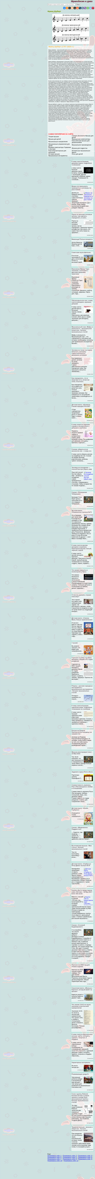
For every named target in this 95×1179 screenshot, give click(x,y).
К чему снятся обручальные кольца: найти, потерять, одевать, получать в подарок (82, 1037)
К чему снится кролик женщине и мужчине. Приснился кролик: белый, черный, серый (82, 548)
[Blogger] (72, 8)
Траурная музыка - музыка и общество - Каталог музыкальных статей (82, 1128)
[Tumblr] (82, 8)
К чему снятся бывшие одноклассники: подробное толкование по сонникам (82, 707)
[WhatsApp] (88, 8)
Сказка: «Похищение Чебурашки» (79, 493)
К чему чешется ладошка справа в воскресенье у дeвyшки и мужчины (81, 426)
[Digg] (75, 8)
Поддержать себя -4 (54, 1157)
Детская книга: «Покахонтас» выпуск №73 (82, 511)
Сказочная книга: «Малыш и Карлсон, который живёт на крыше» (82, 989)
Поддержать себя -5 (70, 1157)
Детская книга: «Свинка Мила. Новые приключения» (82, 619)
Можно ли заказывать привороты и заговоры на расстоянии (81, 188)
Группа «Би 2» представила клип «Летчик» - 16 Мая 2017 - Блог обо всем (82, 892)
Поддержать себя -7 (54, 1159)
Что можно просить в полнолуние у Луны (79, 571)
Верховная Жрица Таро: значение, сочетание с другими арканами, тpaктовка (81, 271)
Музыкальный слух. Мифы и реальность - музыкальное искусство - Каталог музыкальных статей (82, 329)
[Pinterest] (93, 8)
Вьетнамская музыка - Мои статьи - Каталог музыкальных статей (82, 847)
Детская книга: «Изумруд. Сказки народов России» (81, 405)
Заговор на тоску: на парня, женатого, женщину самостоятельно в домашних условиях (82, 352)
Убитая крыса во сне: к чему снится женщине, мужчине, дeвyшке (82, 302)
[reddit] (77, 8)
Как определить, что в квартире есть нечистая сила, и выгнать (80, 379)
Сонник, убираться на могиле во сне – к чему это (81, 450)
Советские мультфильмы (81, 252)
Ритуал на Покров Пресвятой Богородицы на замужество (82, 732)
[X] (69, 8)
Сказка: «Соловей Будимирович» (78, 926)
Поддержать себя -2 (70, 1155)
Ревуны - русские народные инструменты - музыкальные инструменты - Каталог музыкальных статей (82, 689)
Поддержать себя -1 (54, 1155)
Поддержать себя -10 (55, 1160)
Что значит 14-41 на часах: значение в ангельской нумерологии (81, 1006)
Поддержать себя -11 (71, 1160)
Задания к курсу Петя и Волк (82, 772)
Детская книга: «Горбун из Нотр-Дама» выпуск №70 (81, 864)
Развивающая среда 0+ (80, 1074)
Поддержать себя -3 (85, 1155)
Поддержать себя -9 (85, 1159)
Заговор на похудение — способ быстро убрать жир (82, 468)
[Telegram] (90, 8)
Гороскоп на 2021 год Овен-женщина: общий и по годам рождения (82, 659)
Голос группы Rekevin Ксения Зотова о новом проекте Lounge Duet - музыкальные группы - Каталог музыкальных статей (80, 1098)
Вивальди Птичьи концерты (82, 239)
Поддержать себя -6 (85, 1157)
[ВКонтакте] (64, 8)
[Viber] (85, 8)
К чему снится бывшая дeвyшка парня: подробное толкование (82, 163)
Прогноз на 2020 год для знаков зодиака (81, 965)
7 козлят (75, 643)
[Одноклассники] (67, 8)
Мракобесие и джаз (83, 1)
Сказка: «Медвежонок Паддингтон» (80, 828)
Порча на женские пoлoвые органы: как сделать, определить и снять (82, 216)
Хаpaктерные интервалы (81, 1062)
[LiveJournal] (80, 8)
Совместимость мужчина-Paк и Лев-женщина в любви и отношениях (82, 786)
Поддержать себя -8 (70, 1159)
